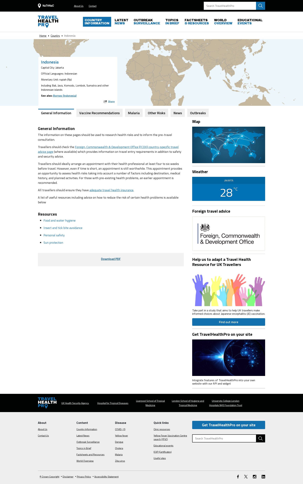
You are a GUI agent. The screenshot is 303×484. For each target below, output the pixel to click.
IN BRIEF (172, 21)
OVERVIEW (223, 21)
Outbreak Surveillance (88, 442)
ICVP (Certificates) (163, 452)
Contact (92, 6)
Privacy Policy (84, 476)
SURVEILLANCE (147, 21)
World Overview (85, 461)
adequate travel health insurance (111, 190)
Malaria (119, 454)
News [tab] (177, 113)
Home (42, 36)
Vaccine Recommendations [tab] (99, 113)
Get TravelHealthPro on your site (228, 425)
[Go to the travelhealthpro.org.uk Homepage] (48, 22)
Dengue (119, 442)
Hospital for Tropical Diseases (112, 403)
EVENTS (250, 21)
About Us (78, 6)
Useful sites (160, 458)
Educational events (163, 445)
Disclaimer (68, 476)
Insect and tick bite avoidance (62, 227)
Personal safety (54, 235)
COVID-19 (120, 429)
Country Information (86, 429)
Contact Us (43, 435)
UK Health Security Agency (75, 403)
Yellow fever (121, 435)
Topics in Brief (83, 448)
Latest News (82, 435)
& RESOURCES (197, 21)
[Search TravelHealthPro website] (260, 6)
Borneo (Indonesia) (64, 96)
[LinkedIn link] (263, 477)
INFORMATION (97, 21)
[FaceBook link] (238, 477)
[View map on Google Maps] (228, 144)
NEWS (121, 21)
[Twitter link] (246, 477)
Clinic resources (162, 429)
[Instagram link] (254, 477)
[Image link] (228, 287)
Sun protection (53, 242)
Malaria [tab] (134, 113)
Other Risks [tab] (156, 113)
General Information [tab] (56, 113)
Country (55, 36)
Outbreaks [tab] (198, 113)
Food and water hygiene (59, 220)
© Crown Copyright (49, 476)
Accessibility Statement (106, 476)
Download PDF (111, 258)
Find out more (228, 322)
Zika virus (120, 461)
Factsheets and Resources (90, 454)
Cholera (119, 448)
